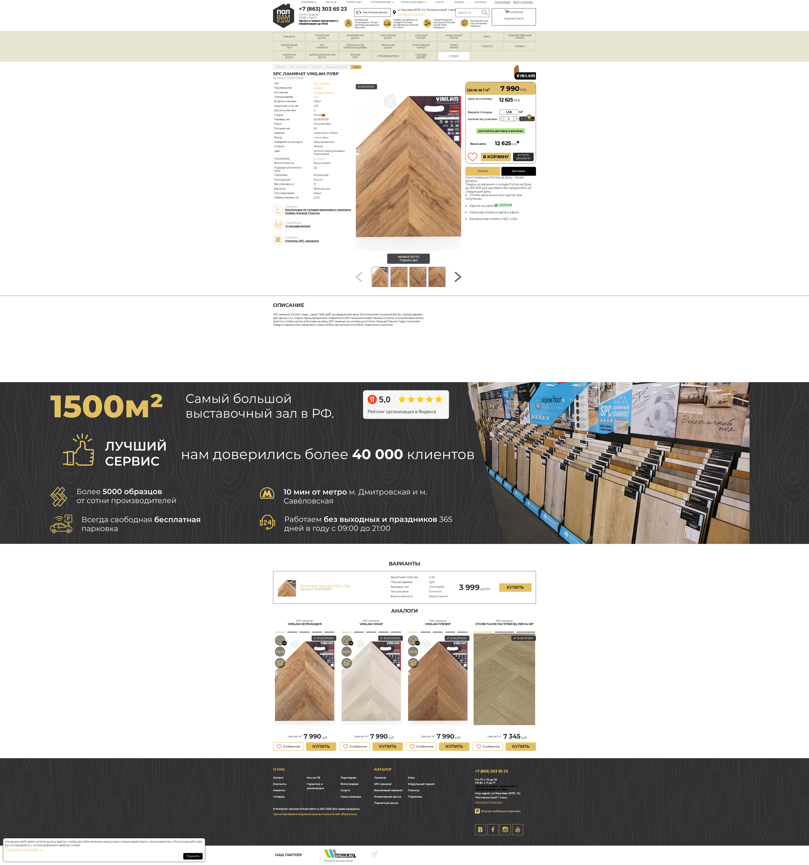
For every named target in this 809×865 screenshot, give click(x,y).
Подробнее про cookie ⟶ (24, 850)
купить (515, 587)
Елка (411, 777)
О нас (279, 769)
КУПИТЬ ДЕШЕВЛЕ (523, 156)
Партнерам (348, 777)
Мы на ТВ (330, 2)
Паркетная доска (386, 803)
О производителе (297, 226)
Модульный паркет (421, 784)
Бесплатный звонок (375, 12)
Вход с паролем (523, 2)
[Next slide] (458, 277)
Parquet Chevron (337, 66)
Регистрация (502, 2)
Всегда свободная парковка (501, 811)
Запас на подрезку (527, 118)
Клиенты (279, 790)
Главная (280, 66)
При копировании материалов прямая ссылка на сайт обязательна (314, 814)
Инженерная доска (387, 796)
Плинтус (414, 790)
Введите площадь (480, 112)
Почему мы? (354, 2)
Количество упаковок (482, 119)
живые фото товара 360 (408, 258)
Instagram (505, 829)
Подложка (415, 796)
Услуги (439, 2)
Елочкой (319, 158)
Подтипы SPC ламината (302, 240)
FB (492, 829)
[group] (408, 166)
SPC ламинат (298, 66)
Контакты (480, 2)
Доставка (518, 171)
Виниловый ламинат (388, 790)
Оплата (482, 171)
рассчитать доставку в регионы (500, 131)
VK (480, 829)
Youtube (517, 829)
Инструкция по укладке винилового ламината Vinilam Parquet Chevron (318, 211)
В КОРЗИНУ (496, 156)
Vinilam (316, 66)
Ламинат (380, 777)
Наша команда (350, 796)
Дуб (316, 96)
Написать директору (411, 14)
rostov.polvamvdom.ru (283, 16)
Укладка (459, 2)
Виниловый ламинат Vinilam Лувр (326, 586)
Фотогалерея (349, 784)
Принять (193, 856)
